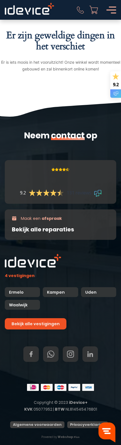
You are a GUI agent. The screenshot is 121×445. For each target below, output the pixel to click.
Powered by (60, 437)
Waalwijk (18, 305)
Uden (91, 292)
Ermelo (16, 292)
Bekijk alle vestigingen (36, 324)
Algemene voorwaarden (37, 424)
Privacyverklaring (87, 424)
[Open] (111, 10)
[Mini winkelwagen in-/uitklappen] (93, 10)
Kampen (56, 292)
